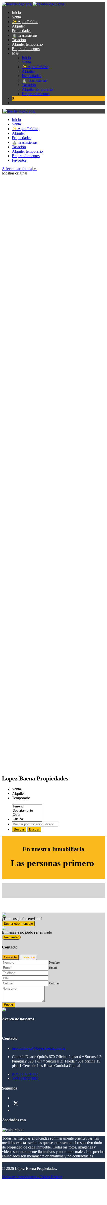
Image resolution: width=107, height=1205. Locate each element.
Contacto (10, 957)
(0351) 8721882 (24, 1074)
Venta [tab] (16, 789)
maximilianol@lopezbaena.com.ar (38, 1048)
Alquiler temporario (27, 44)
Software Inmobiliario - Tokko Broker (32, 1177)
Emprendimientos (26, 49)
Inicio (16, 12)
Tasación (19, 40)
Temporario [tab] (21, 798)
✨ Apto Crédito (25, 22)
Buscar (19, 829)
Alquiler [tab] (18, 793)
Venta (16, 17)
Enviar (8, 1005)
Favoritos (19, 160)
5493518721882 (25, 1078)
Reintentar (11, 937)
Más (15, 53)
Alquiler (18, 26)
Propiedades (21, 31)
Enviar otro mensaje (18, 923)
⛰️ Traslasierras (24, 35)
